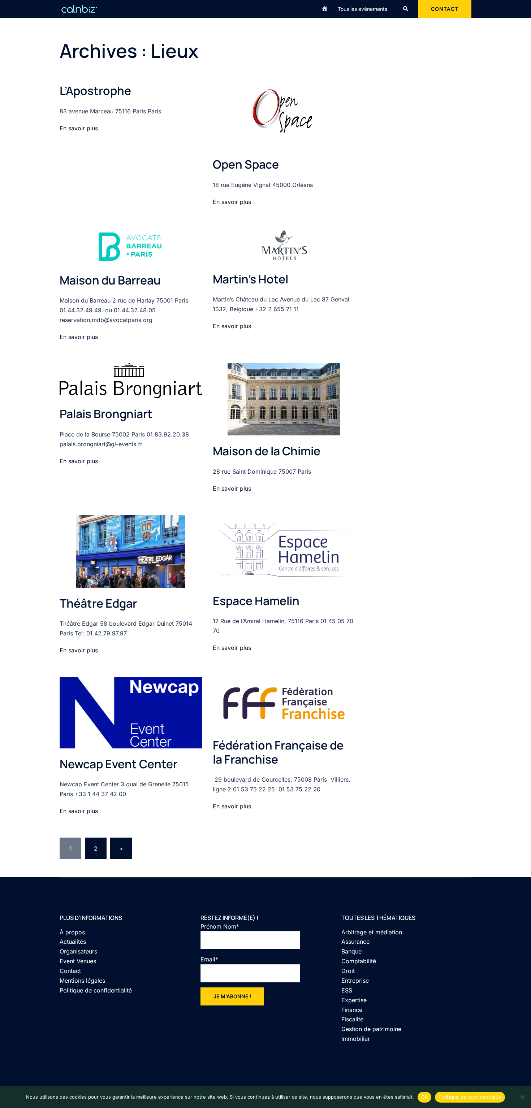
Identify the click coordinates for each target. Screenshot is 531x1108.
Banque (351, 951)
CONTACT (444, 9)
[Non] (522, 1097)
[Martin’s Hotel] (283, 245)
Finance (351, 1009)
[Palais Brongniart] (131, 380)
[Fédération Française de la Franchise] (284, 702)
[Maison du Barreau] (130, 245)
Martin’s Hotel (250, 279)
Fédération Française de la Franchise (278, 752)
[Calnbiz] (79, 8)
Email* (209, 959)
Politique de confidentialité (96, 990)
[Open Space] (283, 116)
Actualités (73, 941)
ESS (346, 990)
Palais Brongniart (106, 414)
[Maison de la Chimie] (284, 399)
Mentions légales (82, 980)
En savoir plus (79, 128)
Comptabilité (358, 961)
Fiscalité (352, 1019)
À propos (72, 932)
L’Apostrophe (95, 91)
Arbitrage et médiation (371, 932)
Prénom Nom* (219, 926)
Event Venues (78, 961)
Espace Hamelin (256, 601)
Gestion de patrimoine (371, 1029)
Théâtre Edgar (98, 603)
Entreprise (355, 980)
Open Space (246, 164)
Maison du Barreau (110, 280)
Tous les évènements (362, 9)
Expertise (354, 1000)
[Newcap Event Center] (131, 712)
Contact (70, 970)
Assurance (355, 941)
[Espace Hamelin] (284, 549)
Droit (348, 970)
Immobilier (355, 1038)
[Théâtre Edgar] (130, 550)
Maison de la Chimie (266, 451)
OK (424, 1097)
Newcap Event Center (118, 764)
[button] (406, 9)
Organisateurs (78, 951)
